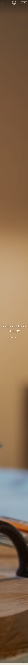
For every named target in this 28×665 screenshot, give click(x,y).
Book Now (24, 2)
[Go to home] (14, 3)
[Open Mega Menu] (2, 3)
